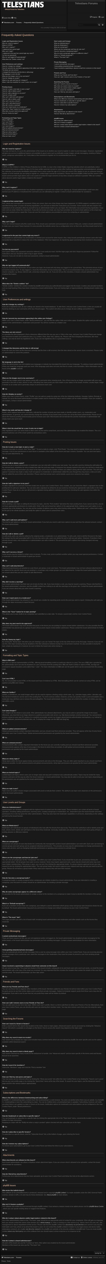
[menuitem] (101, 17)
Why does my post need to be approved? (15, 111)
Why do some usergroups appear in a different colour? (71, 53)
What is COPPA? (7, 45)
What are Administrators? (62, 43)
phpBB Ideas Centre (96, 1206)
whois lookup (45, 1223)
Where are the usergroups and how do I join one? (69, 49)
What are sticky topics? (9, 132)
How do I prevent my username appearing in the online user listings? (23, 68)
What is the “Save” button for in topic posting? (16, 109)
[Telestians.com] (27, 3)
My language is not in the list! (11, 74)
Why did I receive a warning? (11, 105)
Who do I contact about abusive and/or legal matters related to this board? (77, 124)
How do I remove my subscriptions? (65, 105)
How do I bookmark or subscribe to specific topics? (70, 101)
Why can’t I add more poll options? (13, 97)
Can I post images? (8, 126)
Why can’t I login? (7, 51)
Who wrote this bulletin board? (63, 120)
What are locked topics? (9, 134)
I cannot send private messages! (64, 64)
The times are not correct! (10, 70)
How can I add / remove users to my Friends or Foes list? (72, 77)
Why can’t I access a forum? (11, 101)
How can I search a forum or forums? (66, 84)
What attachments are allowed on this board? (68, 111)
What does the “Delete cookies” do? (13, 59)
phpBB (13, 369)
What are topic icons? (9, 136)
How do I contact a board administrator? (66, 126)
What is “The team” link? (61, 57)
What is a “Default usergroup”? (63, 55)
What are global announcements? (12, 128)
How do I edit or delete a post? (11, 91)
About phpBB (51, 1195)
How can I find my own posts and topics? (67, 92)
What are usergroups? (61, 47)
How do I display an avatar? (11, 78)
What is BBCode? (7, 120)
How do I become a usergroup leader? (66, 51)
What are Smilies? (7, 124)
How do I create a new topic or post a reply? (16, 89)
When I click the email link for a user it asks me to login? (19, 82)
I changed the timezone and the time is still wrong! (17, 72)
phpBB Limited (60, 1193)
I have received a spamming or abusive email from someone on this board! (77, 68)
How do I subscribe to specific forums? (66, 102)
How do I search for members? (64, 90)
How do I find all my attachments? (64, 113)
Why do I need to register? (10, 43)
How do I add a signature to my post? (14, 93)
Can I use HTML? (7, 122)
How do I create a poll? (9, 95)
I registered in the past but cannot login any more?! (18, 53)
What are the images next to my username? (16, 76)
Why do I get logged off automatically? (14, 57)
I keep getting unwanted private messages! (67, 66)
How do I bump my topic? (10, 113)
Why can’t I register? (8, 47)
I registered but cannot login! (11, 49)
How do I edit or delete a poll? (11, 99)
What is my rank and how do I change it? (15, 80)
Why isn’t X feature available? (63, 122)
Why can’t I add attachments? (11, 103)
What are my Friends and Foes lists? (65, 75)
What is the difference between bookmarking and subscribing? (73, 99)
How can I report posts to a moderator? (14, 107)
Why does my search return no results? (66, 86)
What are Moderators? (61, 45)
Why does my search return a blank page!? (67, 88)
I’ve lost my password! (9, 55)
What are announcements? (10, 130)
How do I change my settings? (11, 66)
